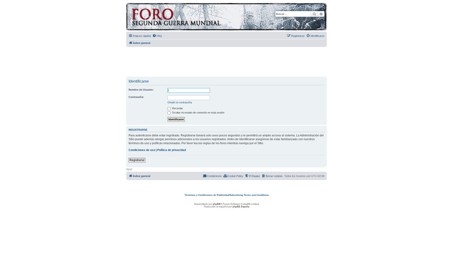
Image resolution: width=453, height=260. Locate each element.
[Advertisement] (226, 62)
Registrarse (137, 160)
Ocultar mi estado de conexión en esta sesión (197, 112)
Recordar (177, 108)
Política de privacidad (171, 150)
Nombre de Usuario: (141, 89)
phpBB (216, 204)
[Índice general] (194, 17)
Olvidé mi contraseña (180, 102)
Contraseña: (136, 97)
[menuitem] (157, 36)
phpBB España (241, 206)
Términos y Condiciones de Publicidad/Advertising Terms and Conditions (227, 195)
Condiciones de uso (142, 150)
